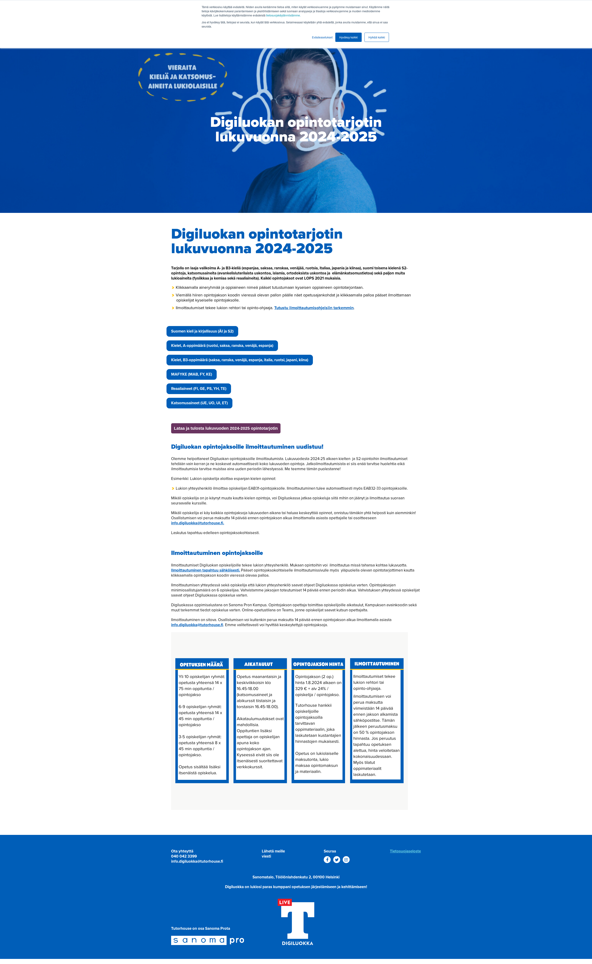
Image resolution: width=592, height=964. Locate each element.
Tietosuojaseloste (405, 851)
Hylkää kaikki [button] (376, 37)
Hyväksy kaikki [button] (348, 37)
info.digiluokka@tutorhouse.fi (197, 624)
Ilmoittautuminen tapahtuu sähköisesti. (205, 570)
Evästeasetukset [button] (322, 37)
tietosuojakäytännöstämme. (283, 15)
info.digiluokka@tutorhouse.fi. (197, 523)
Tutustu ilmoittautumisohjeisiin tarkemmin (314, 307)
